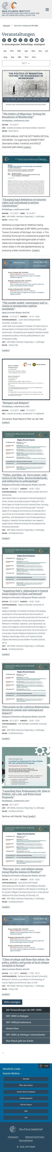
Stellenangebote (26, 1098)
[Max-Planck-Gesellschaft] (14, 1129)
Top (46, 1066)
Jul (46, 51)
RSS (26, 1111)
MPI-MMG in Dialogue (17, 1016)
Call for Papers (26, 1105)
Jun (40, 51)
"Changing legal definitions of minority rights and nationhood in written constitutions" (24, 202)
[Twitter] (20, 40)
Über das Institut (26, 1085)
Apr (26, 51)
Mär (19, 51)
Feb (12, 51)
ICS (26, 1118)
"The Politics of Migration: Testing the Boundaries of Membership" (23, 116)
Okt (19, 57)
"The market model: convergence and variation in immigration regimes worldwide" (25, 305)
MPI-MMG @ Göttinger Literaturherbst (25, 1034)
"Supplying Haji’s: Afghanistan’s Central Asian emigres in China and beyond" (25, 592)
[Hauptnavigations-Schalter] (47, 9)
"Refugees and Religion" (15, 402)
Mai (33, 51)
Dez (34, 57)
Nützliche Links (12, 1069)
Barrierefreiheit (26, 1140)
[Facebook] (4, 40)
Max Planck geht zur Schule (19, 1041)
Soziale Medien (11, 1073)
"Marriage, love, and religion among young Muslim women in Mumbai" (22, 870)
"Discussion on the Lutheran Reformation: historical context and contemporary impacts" (26, 710)
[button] (12, 1002)
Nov (26, 57)
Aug (5, 57)
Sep (12, 57)
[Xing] (31, 40)
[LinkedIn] (9, 40)
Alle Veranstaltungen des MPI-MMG (24, 1010)
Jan (5, 51)
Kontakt (26, 1079)
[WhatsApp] (26, 40)
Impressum (13, 1137)
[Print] (42, 40)
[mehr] (27, 147)
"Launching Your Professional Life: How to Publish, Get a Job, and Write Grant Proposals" (26, 794)
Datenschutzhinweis (34, 1137)
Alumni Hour (12, 1028)
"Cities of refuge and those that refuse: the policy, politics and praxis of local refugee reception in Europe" (25, 962)
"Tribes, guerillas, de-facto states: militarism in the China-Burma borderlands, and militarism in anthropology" (25, 478)
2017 (24, 63)
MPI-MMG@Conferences (18, 1022)
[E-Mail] (37, 40)
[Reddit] (15, 40)
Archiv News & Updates (26, 1092)
